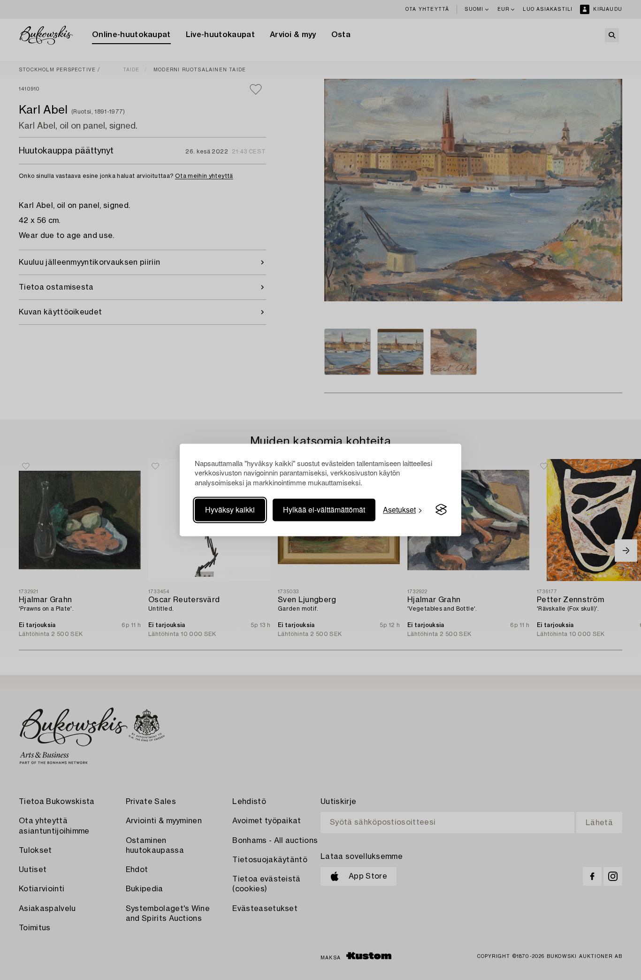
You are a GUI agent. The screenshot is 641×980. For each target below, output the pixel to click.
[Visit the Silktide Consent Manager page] (441, 509)
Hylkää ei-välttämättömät (324, 509)
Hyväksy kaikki (230, 509)
